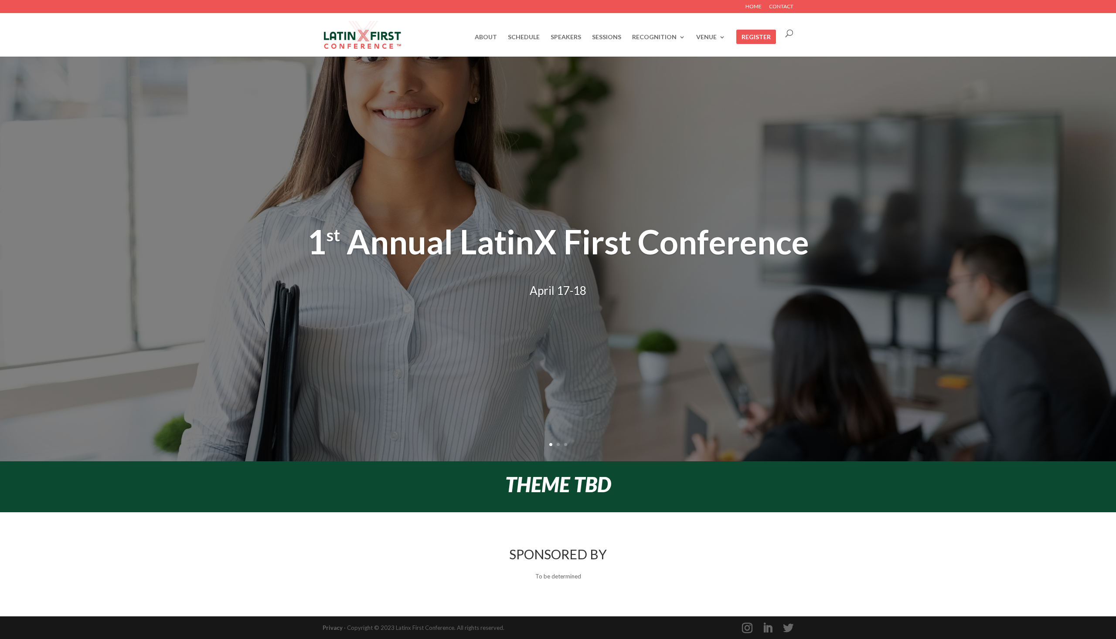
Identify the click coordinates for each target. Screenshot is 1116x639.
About (486, 37)
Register (756, 37)
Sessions (606, 37)
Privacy (333, 627)
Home (753, 7)
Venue (706, 37)
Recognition (654, 37)
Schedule (524, 37)
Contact (781, 7)
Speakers (566, 37)
